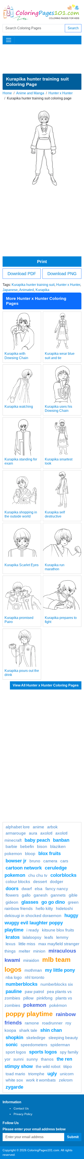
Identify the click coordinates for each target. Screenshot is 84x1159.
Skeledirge (35, 1037)
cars (64, 861)
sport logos (16, 1052)
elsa (38, 888)
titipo (67, 1066)
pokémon (58, 1005)
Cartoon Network (24, 868)
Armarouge (16, 833)
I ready (32, 930)
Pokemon (34, 1005)
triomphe (36, 1074)
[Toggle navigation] (9, 40)
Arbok (52, 827)
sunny (32, 1059)
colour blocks (18, 881)
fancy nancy (56, 888)
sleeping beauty (63, 1037)
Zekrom (66, 1080)
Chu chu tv (37, 875)
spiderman (60, 1045)
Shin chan (51, 1030)
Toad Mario (15, 1074)
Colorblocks (63, 875)
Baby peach (37, 840)
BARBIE (11, 846)
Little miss (27, 944)
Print (42, 261)
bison (42, 846)
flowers (12, 895)
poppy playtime (29, 1013)
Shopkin (14, 1037)
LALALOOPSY (32, 937)
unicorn (67, 1074)
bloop (30, 853)
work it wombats (41, 1080)
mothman (33, 970)
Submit (73, 1137)
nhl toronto (34, 977)
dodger (56, 881)
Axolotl (46, 833)
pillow (28, 998)
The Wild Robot (48, 1066)
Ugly (52, 1073)
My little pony (60, 970)
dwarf (27, 888)
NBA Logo (14, 977)
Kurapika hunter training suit (33, 285)
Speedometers (34, 1045)
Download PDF (22, 273)
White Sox (14, 1080)
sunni (18, 1059)
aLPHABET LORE (18, 827)
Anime (38, 827)
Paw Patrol (34, 991)
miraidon (31, 960)
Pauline (14, 991)
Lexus (11, 944)
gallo (26, 895)
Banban (61, 840)
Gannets (58, 895)
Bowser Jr (16, 860)
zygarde (14, 1087)
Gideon (12, 902)
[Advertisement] (42, 59)
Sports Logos (43, 1052)
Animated (26, 290)
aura (33, 833)
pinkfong (45, 998)
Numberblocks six (56, 984)
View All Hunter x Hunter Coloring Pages (46, 685)
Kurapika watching (19, 406)
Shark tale (28, 1030)
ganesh (41, 895)
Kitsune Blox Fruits (58, 930)
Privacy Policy (23, 1114)
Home (7, 93)
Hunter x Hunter (60, 93)
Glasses (29, 902)
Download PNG (62, 273)
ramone (32, 1023)
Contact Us (21, 1108)
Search (73, 28)
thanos (47, 1059)
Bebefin (27, 846)
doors (12, 888)
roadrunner (52, 1023)
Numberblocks (21, 984)
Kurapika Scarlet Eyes (22, 565)
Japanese (10, 290)
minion (39, 951)
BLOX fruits (49, 853)
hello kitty (44, 908)
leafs (48, 937)
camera (50, 861)
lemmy (62, 937)
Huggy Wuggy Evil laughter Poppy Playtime (41, 923)
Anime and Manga (30, 93)
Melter (24, 951)
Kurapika (42, 290)
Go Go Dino (53, 902)
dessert (40, 881)
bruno (35, 861)
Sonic (12, 1044)
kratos (13, 937)
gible (73, 895)
